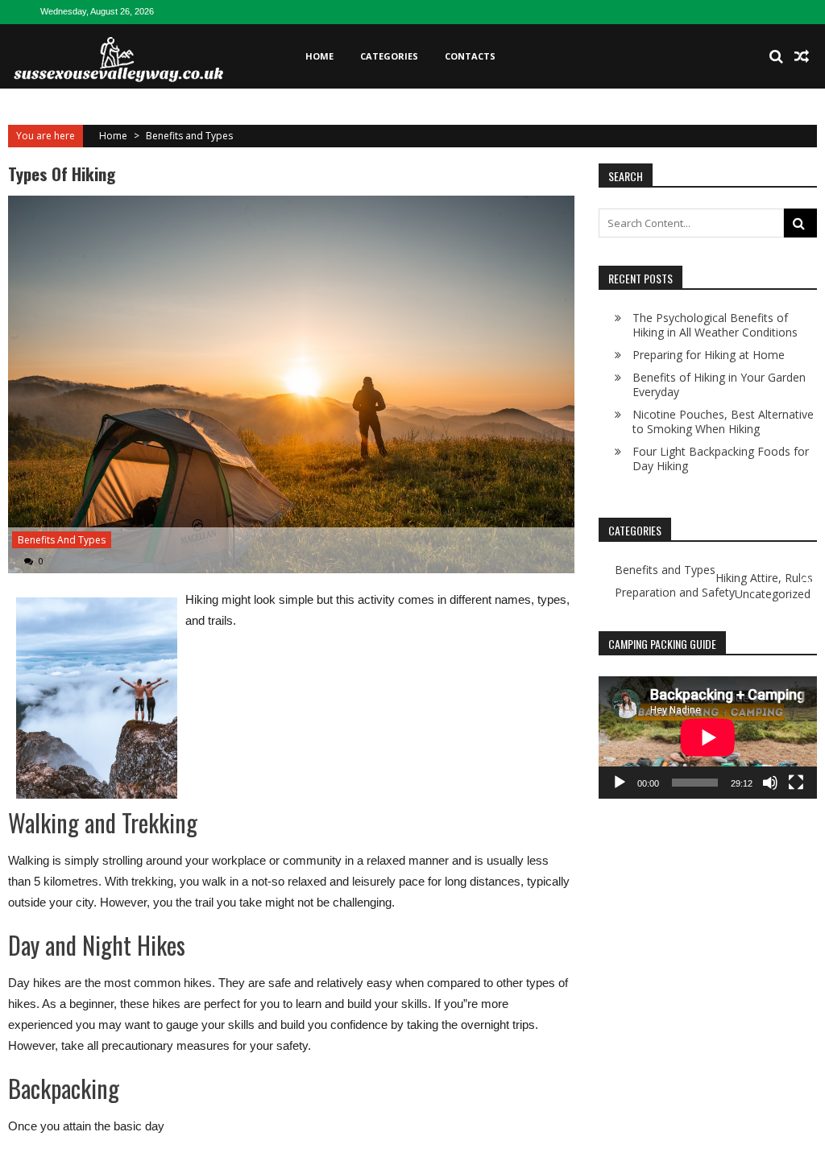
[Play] (619, 783)
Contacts (470, 56)
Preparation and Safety (675, 592)
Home (319, 56)
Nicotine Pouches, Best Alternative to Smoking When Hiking (723, 421)
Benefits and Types (189, 136)
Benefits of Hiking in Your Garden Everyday (719, 384)
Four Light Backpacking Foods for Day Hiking (720, 458)
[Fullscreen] (796, 783)
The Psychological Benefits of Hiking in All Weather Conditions (715, 325)
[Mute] (770, 783)
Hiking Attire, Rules (764, 578)
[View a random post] (801, 56)
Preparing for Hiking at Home (708, 354)
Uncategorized (772, 594)
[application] (708, 737)
